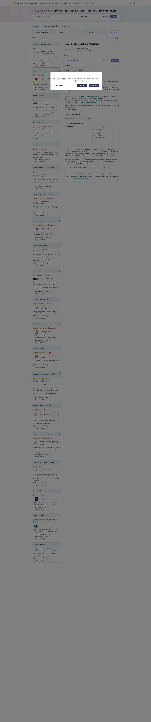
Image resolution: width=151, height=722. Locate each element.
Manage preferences (58, 85)
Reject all (82, 85)
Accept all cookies (94, 85)
